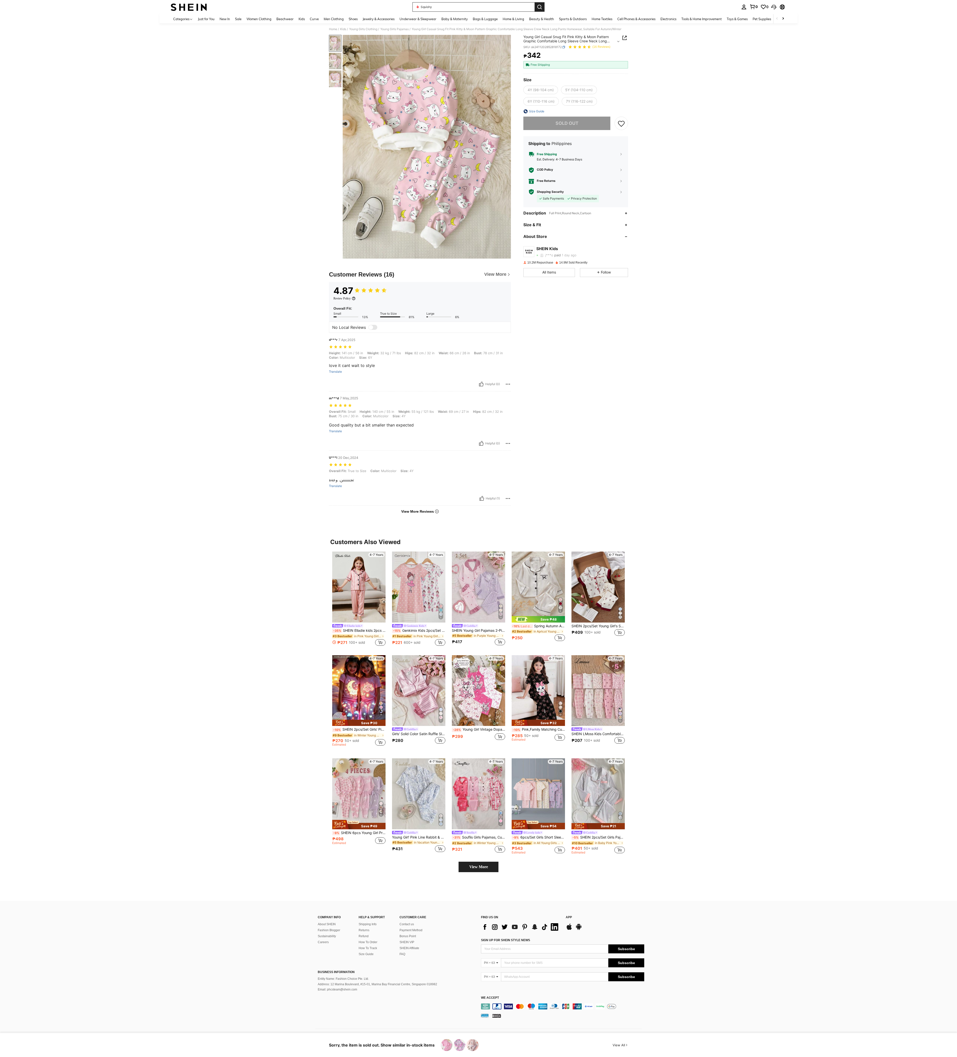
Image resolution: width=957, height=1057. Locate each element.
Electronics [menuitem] (668, 19)
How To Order (368, 942)
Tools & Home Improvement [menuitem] (701, 19)
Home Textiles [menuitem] (602, 19)
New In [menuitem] (225, 19)
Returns (364, 930)
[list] (521, 927)
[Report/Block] (508, 384)
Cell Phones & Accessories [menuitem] (636, 19)
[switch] (372, 327)
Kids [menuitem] (302, 19)
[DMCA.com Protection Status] (496, 1015)
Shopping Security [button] (550, 192)
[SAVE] (621, 123)
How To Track (368, 948)
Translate (335, 371)
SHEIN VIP (406, 942)
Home (333, 29)
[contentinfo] (562, 1006)
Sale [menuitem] (238, 19)
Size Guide (366, 954)
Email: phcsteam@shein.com (337, 989)
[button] (774, 7)
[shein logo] (189, 7)
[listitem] (359, 599)
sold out (567, 123)
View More (478, 867)
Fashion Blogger (329, 930)
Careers (323, 942)
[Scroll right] (783, 19)
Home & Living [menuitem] (513, 19)
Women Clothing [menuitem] (258, 19)
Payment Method (410, 930)
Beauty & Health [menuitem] (541, 19)
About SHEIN (327, 924)
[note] (538, 619)
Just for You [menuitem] (206, 19)
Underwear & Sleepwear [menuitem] (417, 19)
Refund (364, 936)
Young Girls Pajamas (394, 29)
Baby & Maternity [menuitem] (454, 19)
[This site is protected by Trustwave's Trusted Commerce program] (484, 1015)
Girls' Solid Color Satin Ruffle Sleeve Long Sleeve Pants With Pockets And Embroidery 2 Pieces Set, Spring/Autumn (418, 734)
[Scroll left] (777, 19)
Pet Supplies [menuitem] (762, 19)
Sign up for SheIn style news (505, 940)
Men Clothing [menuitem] (334, 19)
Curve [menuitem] (314, 19)
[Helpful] (481, 384)
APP (569, 917)
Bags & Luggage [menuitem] (485, 19)
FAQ (402, 954)
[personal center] (744, 7)
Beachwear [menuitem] (285, 19)
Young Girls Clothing (363, 29)
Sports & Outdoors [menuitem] (573, 19)
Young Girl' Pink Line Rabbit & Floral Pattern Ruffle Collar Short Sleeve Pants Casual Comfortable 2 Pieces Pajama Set (418, 837)
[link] (753, 7)
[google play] (578, 929)
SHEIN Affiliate (409, 948)
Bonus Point (407, 936)
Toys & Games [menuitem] (737, 19)
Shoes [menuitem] (353, 19)
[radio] (540, 90)
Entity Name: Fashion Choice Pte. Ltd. (343, 979)
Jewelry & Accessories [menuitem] (379, 19)
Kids (343, 29)
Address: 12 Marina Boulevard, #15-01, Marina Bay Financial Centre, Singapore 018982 (377, 984)
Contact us (406, 924)
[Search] (540, 7)
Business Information (336, 972)
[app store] (569, 929)
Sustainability (327, 936)
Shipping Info (368, 924)
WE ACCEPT (490, 997)
